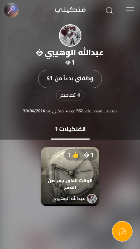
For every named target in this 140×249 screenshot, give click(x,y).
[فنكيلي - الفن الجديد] (70, 10)
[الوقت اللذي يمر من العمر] (70, 169)
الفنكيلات (70, 128)
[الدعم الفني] (122, 231)
